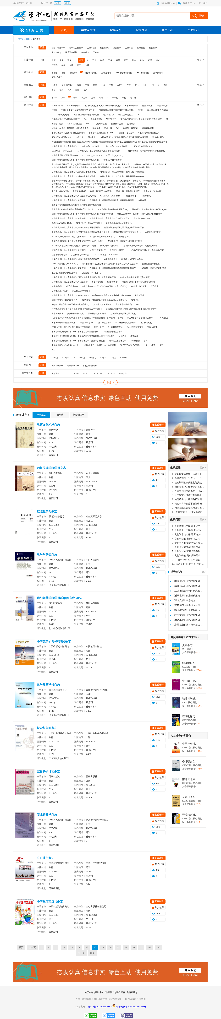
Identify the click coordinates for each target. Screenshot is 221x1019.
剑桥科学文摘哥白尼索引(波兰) (65, 300)
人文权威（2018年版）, (91, 273)
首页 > (22, 39)
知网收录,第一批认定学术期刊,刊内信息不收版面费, (74, 176)
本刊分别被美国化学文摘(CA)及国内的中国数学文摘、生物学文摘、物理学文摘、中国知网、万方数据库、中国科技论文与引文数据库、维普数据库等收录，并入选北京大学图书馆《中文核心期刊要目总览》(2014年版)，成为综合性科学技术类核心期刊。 (110, 165)
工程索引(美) (57, 124)
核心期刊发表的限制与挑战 (187, 482)
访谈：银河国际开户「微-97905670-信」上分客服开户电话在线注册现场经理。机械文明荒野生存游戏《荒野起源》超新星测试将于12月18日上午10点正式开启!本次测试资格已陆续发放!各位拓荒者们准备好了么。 (188, 564)
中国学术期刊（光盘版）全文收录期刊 (68, 133)
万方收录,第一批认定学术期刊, (123, 313)
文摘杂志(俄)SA (79, 191)
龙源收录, (147, 196)
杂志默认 (41, 414)
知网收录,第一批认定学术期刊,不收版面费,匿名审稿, (74, 196)
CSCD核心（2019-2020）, (62, 151)
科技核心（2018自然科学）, (118, 146)
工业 (110, 60)
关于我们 (203, 3)
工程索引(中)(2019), (141, 218)
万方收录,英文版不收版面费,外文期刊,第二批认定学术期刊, (77, 309)
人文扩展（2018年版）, (154, 191)
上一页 (32, 947)
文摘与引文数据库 (74, 124)
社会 (134, 60)
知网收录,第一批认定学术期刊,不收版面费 (70, 282)
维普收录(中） (132, 196)
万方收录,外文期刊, (153, 232)
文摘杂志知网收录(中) (113, 160)
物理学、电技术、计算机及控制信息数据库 (70, 128)
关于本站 (89, 992)
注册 (67, 3)
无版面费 (55, 373)
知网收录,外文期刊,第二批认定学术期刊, (69, 236)
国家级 (54, 73)
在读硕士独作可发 (59, 255)
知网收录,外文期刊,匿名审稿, (102, 236)
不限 (42, 47)
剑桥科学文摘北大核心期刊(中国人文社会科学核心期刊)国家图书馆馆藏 (82, 214)
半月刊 (54, 98)
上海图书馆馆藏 (73, 105)
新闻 (126, 60)
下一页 (81, 953)
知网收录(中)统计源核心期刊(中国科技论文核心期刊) (104, 286)
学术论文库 (88, 30)
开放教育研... (189, 814)
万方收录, (92, 137)
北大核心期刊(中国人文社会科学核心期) (147, 250)
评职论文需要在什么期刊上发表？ (188, 474)
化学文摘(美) (63, 115)
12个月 (113, 358)
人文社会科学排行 (181, 735)
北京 (144, 85)
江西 (77, 90)
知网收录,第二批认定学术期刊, (119, 223)
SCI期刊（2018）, (118, 250)
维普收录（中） (87, 322)
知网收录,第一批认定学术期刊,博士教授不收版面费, (112, 200)
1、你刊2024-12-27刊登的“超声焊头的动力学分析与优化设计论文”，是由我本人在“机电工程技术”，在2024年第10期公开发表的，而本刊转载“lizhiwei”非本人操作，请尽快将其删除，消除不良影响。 (188, 559)
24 (64, 947)
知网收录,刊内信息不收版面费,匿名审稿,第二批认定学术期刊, (78, 241)
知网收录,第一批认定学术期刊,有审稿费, (69, 200)
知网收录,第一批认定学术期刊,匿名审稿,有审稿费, (98, 151)
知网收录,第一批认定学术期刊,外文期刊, (125, 241)
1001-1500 (98, 373)
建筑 (69, 60)
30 (110, 947)
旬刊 (101, 98)
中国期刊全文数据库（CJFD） (102, 133)
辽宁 (152, 85)
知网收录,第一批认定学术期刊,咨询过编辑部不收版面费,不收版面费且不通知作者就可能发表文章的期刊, (96, 232)
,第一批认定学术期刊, (102, 304)
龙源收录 (122, 336)
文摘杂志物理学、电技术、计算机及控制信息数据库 (139, 214)
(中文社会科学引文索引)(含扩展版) (135, 277)
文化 (61, 60)
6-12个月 (66, 358)
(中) (145, 341)
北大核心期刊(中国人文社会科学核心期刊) (102, 105)
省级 (63, 73)
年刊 (124, 98)
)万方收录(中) (72, 286)
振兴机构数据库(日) (75, 313)
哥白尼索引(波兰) (125, 115)
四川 (69, 90)
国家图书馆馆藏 (131, 105)
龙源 (161, 345)
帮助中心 (193, 30)
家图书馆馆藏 (97, 282)
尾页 (92, 953)
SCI (117, 128)
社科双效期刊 (148, 128)
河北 (136, 85)
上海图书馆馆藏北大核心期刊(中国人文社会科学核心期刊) (76, 205)
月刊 (93, 98)
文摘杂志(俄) (101, 124)
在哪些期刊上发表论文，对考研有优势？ (188, 478)
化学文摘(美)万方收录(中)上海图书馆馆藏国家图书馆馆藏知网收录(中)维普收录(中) (87, 318)
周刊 (63, 98)
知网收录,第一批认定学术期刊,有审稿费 (69, 218)
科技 (102, 60)
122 (149, 947)
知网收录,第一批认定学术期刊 (89, 223)
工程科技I (97, 52)
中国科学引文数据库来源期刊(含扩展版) (78, 110)
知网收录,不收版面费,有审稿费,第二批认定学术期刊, (104, 300)
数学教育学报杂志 (48, 684)
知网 (145, 345)
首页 (64, 30)
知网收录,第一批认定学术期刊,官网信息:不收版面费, (122, 172)
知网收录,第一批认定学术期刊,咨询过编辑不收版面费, (113, 268)
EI (167, 119)
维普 (153, 345)
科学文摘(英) (96, 119)
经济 (53, 60)
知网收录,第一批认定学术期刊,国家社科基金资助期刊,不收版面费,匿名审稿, (84, 277)
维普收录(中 (152, 327)
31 (118, 947)
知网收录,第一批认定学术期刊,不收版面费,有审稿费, (122, 176)
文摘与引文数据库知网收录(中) (140, 318)
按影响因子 (78, 414)
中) (137, 304)
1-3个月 (55, 358)
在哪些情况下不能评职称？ (187, 512)
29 (102, 947)
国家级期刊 (106, 73)
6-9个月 (103, 358)
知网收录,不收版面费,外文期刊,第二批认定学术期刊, (74, 245)
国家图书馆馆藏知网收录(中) (64, 322)
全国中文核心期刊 (126, 133)
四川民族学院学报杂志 (51, 468)
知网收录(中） (125, 236)
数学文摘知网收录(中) (109, 245)
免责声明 (131, 992)
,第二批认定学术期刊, (81, 291)
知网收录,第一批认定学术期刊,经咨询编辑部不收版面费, (124, 137)
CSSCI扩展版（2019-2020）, (107, 255)
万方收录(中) (57, 105)
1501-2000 (110, 373)
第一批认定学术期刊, (97, 313)
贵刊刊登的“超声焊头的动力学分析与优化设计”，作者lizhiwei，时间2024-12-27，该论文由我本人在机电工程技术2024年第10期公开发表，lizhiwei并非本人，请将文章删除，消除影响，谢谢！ (188, 538)
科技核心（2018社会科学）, (133, 259)
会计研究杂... (189, 761)
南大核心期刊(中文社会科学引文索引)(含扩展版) (141, 119)
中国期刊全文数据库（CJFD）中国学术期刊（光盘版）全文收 (78, 341)
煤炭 (158, 60)
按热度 (60, 414)
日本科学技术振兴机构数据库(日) (66, 119)
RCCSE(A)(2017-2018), (143, 146)
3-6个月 (82, 358)
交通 (71, 65)
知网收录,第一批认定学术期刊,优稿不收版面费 (109, 218)
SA (85, 119)
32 (126, 947)
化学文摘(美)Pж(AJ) (114, 155)
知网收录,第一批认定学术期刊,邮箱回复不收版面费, (74, 172)
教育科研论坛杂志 (48, 771)
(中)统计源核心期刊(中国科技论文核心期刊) (70, 304)
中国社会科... (189, 744)
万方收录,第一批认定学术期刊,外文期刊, (140, 245)
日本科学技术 (57, 313)
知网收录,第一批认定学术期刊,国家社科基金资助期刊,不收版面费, (110, 264)
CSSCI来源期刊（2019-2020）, (65, 264)
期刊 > (29, 39)
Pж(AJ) (89, 124)
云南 (165, 85)
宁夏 (61, 90)
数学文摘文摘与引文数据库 (128, 191)
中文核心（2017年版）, (92, 146)
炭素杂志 (187, 645)
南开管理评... (189, 779)
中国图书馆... (189, 681)
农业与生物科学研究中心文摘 (86, 115)
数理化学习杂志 (47, 511)
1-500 (65, 373)
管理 (150, 60)
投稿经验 (141, 30)
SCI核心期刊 (57, 77)
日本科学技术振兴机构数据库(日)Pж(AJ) (149, 209)
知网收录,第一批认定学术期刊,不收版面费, (146, 151)
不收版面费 (135, 341)
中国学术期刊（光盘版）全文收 (65, 345)
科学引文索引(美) (130, 128)
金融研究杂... (189, 797)
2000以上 (123, 373)
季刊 (75, 98)
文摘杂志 (131, 124)
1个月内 (92, 358)
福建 (95, 85)
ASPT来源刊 (111, 119)
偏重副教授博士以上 (151, 264)
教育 (81, 60)
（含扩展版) (162, 318)
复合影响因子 (57, 365)
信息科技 (141, 48)
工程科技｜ (56, 52)
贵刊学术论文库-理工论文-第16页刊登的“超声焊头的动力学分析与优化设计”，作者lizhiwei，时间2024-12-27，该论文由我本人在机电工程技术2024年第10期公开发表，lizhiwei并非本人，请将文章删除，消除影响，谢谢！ (188, 526)
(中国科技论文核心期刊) (126, 322)
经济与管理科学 (58, 48)
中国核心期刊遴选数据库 (149, 133)
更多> (203, 467)
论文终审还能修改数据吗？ (187, 495)
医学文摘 (96, 128)
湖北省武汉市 (67, 85)
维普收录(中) (162, 105)
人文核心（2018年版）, (81, 255)
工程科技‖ (129, 48)
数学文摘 (108, 128)
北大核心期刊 (91, 73)
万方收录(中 (99, 327)
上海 (103, 85)
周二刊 (133, 98)
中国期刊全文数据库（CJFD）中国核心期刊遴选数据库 (75, 332)
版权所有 (121, 992)
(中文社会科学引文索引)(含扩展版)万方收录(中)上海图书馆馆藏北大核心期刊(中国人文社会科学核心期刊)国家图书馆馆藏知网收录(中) (109, 142)
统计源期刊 (158, 73)
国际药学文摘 (117, 124)
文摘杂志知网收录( (124, 304)
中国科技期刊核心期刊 (112, 332)
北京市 (54, 85)
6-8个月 (123, 358)
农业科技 (85, 52)
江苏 (129, 85)
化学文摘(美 (57, 286)
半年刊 (115, 98)
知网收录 (135, 300)
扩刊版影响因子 (90, 365)
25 (71, 947)
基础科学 (117, 48)
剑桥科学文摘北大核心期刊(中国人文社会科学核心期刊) (75, 160)
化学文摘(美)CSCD (98, 250)
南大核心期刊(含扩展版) (157, 110)
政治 (142, 60)
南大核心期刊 (158, 137)
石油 (87, 65)
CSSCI (140, 110)
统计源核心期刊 (104, 322)
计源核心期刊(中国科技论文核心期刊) (138, 282)
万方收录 (154, 286)
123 (158, 947)
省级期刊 (73, 73)
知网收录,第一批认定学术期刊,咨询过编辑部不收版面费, (76, 259)
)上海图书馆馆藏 (115, 327)
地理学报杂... (189, 663)
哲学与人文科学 (76, 48)
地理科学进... (189, 698)
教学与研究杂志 (47, 554)
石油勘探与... (189, 716)
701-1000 (86, 373)
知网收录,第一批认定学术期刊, (65, 146)
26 (79, 947)
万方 (53, 350)
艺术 (94, 60)
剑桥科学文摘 (108, 115)
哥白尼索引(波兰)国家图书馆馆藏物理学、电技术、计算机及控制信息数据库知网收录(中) (90, 209)
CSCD (54, 110)
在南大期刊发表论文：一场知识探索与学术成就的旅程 (188, 491)
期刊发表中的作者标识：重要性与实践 (188, 487)
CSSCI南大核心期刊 (123, 73)
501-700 (75, 373)
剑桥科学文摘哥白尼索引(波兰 (153, 268)
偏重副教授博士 (110, 259)
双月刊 (84, 98)
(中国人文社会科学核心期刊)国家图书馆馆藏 (71, 327)
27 (87, 947)
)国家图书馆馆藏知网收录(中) (64, 273)
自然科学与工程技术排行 (185, 637)
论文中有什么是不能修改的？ (188, 503)
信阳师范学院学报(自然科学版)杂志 (60, 598)
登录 (57, 3)
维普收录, (80, 137)
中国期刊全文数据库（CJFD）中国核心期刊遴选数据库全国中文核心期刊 (83, 336)
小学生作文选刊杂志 (50, 901)
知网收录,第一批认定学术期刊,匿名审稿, (69, 268)
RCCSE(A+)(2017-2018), (62, 223)
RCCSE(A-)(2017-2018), (92, 155)
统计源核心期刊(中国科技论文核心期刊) (116, 110)
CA (53, 115)
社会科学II (104, 48)
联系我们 (110, 992)
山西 (53, 90)
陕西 (79, 85)
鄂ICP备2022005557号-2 (100, 1006)
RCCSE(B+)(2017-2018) (129, 345)
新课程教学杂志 (47, 814)
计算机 (54, 65)
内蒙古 (120, 85)
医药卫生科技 (71, 52)
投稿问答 (116, 30)
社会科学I (153, 48)
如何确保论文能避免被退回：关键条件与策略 (188, 499)
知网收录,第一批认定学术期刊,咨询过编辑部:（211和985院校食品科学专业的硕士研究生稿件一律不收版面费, (98, 295)
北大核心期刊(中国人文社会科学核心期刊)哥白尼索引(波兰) (131, 309)
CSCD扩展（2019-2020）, (111, 196)
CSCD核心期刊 (142, 73)
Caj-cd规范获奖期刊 (135, 327)
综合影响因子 (73, 365)
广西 (111, 85)
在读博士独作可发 (139, 286)
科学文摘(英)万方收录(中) (101, 191)
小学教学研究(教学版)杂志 (54, 641)
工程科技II (91, 48)
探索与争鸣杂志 (47, 728)
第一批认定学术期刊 (117, 341)
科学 (118, 60)
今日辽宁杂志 (45, 858)
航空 (63, 65)
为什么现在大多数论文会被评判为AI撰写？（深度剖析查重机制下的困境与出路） (188, 508)
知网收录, (142, 200)
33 (134, 947)
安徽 (87, 85)
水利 (79, 65)
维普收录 (134, 336)
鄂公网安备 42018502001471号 (131, 1006)
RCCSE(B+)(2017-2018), (62, 137)
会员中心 (167, 30)
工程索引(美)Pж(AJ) (60, 191)
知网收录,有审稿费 (60, 291)
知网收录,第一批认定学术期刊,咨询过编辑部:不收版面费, (76, 227)
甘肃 (85, 90)
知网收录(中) (147, 105)
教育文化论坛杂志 (48, 424)
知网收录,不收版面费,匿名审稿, (65, 155)
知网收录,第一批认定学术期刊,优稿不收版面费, (124, 227)
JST (138, 115)
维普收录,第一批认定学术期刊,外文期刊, (69, 250)
